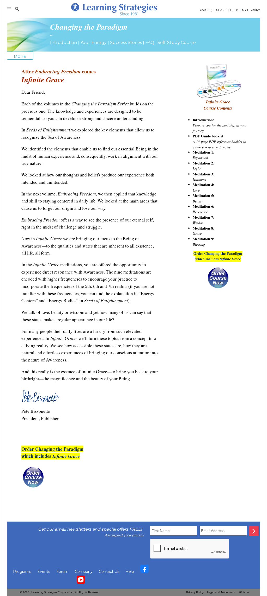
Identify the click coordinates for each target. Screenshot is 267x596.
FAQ (149, 42)
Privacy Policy (195, 592)
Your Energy (93, 42)
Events (43, 571)
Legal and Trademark (221, 592)
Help (129, 571)
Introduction (63, 42)
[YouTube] (81, 580)
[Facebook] (144, 570)
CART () (206, 10)
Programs (22, 571)
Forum (62, 571)
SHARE (221, 10)
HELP (234, 10)
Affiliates (243, 592)
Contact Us (109, 571)
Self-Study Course (176, 42)
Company (84, 571)
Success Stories (126, 42)
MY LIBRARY (251, 10)
